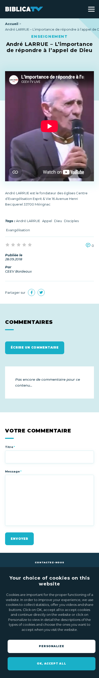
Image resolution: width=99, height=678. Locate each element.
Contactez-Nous (49, 562)
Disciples (71, 221)
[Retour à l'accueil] (24, 9)
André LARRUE (28, 221)
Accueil (11, 24)
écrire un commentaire (35, 347)
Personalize (51, 646)
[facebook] (31, 292)
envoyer (19, 539)
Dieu (58, 221)
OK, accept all (51, 663)
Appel (47, 221)
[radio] (8, 245)
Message (13, 471)
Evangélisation (18, 230)
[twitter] (41, 292)
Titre (10, 447)
